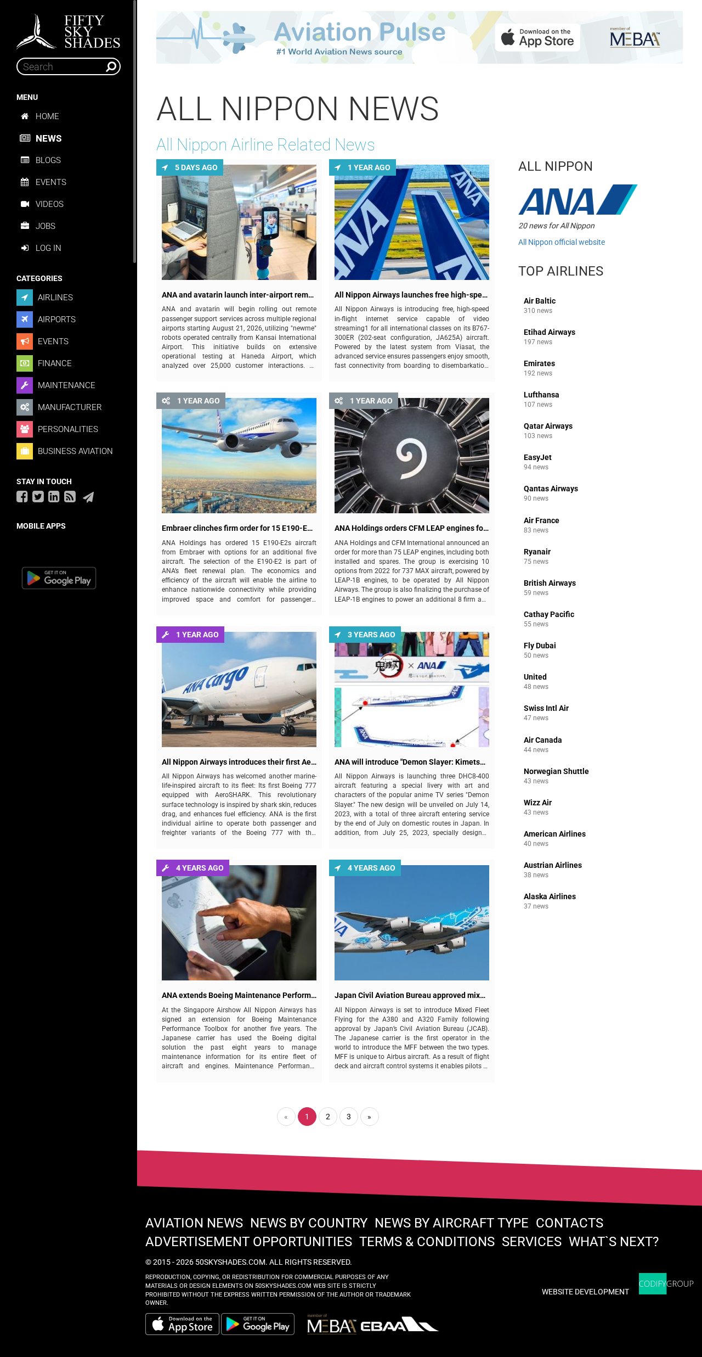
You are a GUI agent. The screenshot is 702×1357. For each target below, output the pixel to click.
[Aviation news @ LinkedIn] (54, 496)
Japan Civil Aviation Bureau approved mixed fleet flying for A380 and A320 (412, 995)
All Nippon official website (561, 242)
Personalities (67, 429)
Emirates (539, 368)
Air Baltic (540, 305)
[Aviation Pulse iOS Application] (419, 36)
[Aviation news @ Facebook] (22, 496)
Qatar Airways (548, 431)
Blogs (48, 160)
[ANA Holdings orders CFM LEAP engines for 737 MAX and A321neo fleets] (412, 455)
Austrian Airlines (553, 870)
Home (47, 116)
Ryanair (537, 556)
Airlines (54, 297)
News (48, 138)
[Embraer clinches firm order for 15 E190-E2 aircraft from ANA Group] (239, 455)
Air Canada (543, 745)
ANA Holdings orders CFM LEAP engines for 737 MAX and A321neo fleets (412, 528)
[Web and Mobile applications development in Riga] (666, 1283)
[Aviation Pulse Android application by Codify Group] (263, 1324)
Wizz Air (538, 807)
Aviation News (194, 1223)
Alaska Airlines (550, 901)
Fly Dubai (540, 650)
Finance (54, 363)
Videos (50, 204)
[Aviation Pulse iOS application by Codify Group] (182, 1324)
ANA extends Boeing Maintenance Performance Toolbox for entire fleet (239, 995)
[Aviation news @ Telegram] (88, 497)
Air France (541, 525)
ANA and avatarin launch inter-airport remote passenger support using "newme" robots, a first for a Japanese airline (239, 295)
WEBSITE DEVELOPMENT (585, 1291)
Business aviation (74, 451)
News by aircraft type (452, 1223)
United (536, 681)
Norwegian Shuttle (556, 776)
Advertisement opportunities (248, 1241)
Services (532, 1241)
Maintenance (65, 385)
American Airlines (555, 838)
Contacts (569, 1223)
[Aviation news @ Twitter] (38, 496)
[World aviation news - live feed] (70, 496)
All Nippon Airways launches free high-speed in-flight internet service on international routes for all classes (412, 295)
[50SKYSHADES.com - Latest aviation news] (68, 28)
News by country (308, 1223)
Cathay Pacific (549, 619)
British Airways (550, 588)
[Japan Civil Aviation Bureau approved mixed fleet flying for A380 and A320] (412, 922)
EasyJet (538, 462)
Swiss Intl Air (546, 713)
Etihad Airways (549, 337)
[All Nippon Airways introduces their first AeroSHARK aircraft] (239, 689)
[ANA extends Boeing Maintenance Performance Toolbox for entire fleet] (239, 922)
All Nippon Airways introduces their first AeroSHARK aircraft (239, 762)
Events (51, 182)
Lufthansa (541, 399)
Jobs (45, 226)
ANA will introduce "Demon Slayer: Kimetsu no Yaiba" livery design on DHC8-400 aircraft (412, 762)
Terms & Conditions (427, 1241)
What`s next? (614, 1241)
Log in (48, 248)
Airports (56, 319)
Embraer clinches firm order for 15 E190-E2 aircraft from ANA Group (239, 528)
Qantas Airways (551, 493)
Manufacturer (69, 407)
